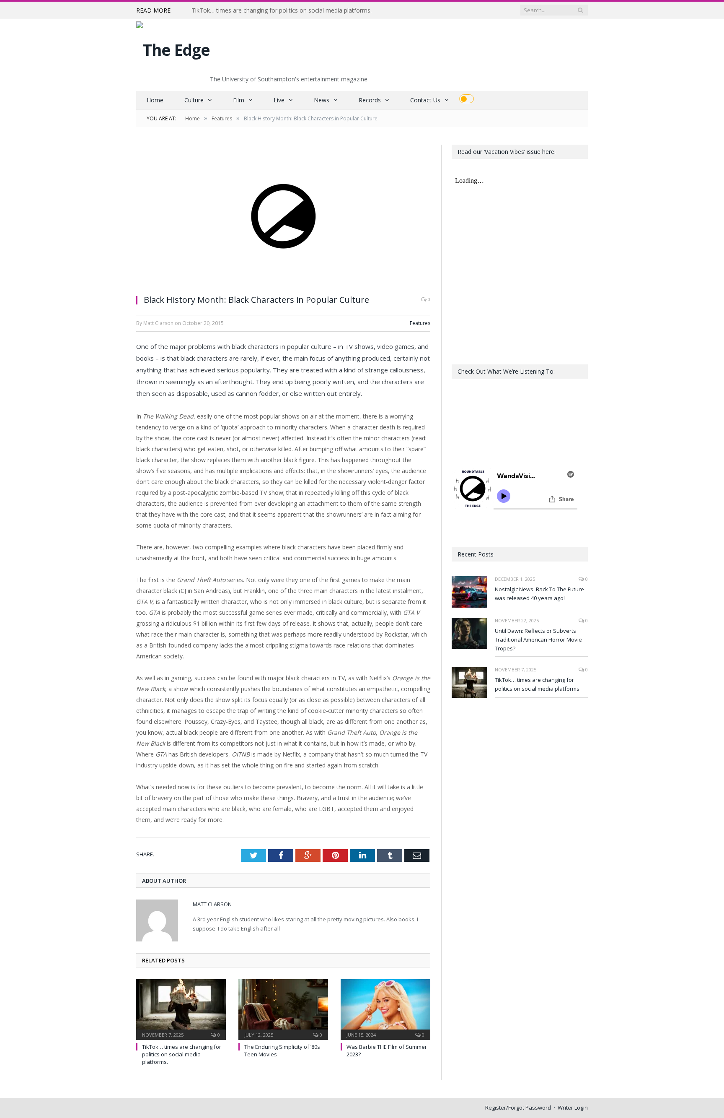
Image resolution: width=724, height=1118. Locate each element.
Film (238, 100)
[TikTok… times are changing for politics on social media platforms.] (181, 1008)
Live (279, 100)
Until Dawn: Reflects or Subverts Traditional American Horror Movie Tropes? (538, 639)
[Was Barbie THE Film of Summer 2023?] (385, 1008)
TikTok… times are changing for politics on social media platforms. (281, 10)
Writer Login (573, 1107)
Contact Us (425, 100)
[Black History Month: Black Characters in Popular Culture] (283, 216)
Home (155, 100)
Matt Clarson (212, 904)
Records (370, 100)
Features (420, 323)
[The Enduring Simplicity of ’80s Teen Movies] (283, 1008)
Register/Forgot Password (518, 1107)
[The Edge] (173, 47)
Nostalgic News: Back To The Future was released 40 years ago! (539, 593)
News (321, 100)
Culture (194, 100)
